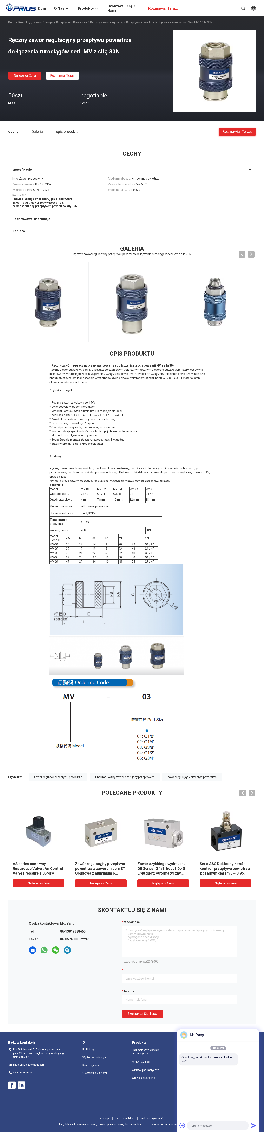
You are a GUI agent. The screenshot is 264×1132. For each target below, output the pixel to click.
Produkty (24, 22)
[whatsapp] (44, 950)
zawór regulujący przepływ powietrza (192, 777)
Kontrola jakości (91, 1065)
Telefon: (129, 991)
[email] (32, 950)
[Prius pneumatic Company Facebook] (12, 1085)
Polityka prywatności (153, 1118)
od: (125, 970)
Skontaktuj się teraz (142, 1014)
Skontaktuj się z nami (94, 1073)
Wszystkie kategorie (143, 1077)
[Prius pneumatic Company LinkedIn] (21, 1085)
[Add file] (182, 1125)
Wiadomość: (131, 922)
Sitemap (104, 1118)
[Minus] (253, 1034)
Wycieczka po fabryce (94, 1057)
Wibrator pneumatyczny (145, 1070)
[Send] (253, 1125)
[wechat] (55, 950)
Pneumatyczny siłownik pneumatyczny (145, 1051)
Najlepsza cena (25, 76)
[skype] (67, 950)
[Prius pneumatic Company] (20, 7)
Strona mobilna (125, 1118)
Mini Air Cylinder (141, 1061)
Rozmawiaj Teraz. (62, 76)
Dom (11, 22)
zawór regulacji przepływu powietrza (58, 777)
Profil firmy (88, 1049)
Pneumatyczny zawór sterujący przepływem (124, 777)
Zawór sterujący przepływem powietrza (60, 22)
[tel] (78, 950)
